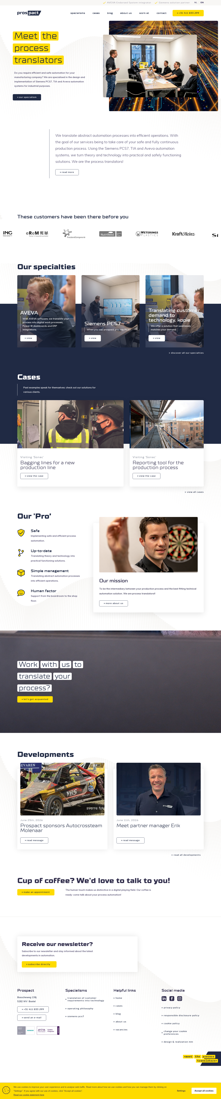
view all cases (195, 492)
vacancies (121, 1029)
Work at (144, 13)
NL (195, 3)
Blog (110, 13)
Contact (162, 13)
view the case (35, 476)
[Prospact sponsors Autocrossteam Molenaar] (62, 789)
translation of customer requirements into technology (86, 999)
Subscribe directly (39, 964)
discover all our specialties (187, 353)
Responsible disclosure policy (181, 1015)
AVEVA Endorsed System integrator (129, 2)
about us (126, 13)
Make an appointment (37, 892)
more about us (114, 603)
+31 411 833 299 (189, 13)
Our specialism (28, 97)
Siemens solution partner (174, 2)
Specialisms (78, 13)
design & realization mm (178, 1042)
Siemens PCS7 (76, 1016)
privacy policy (172, 1007)
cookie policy (172, 1023)
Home (119, 998)
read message (35, 840)
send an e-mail (32, 1017)
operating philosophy (80, 1008)
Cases (96, 13)
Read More (68, 172)
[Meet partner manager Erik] (159, 789)
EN (202, 3)
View (29, 338)
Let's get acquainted (36, 699)
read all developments (187, 855)
